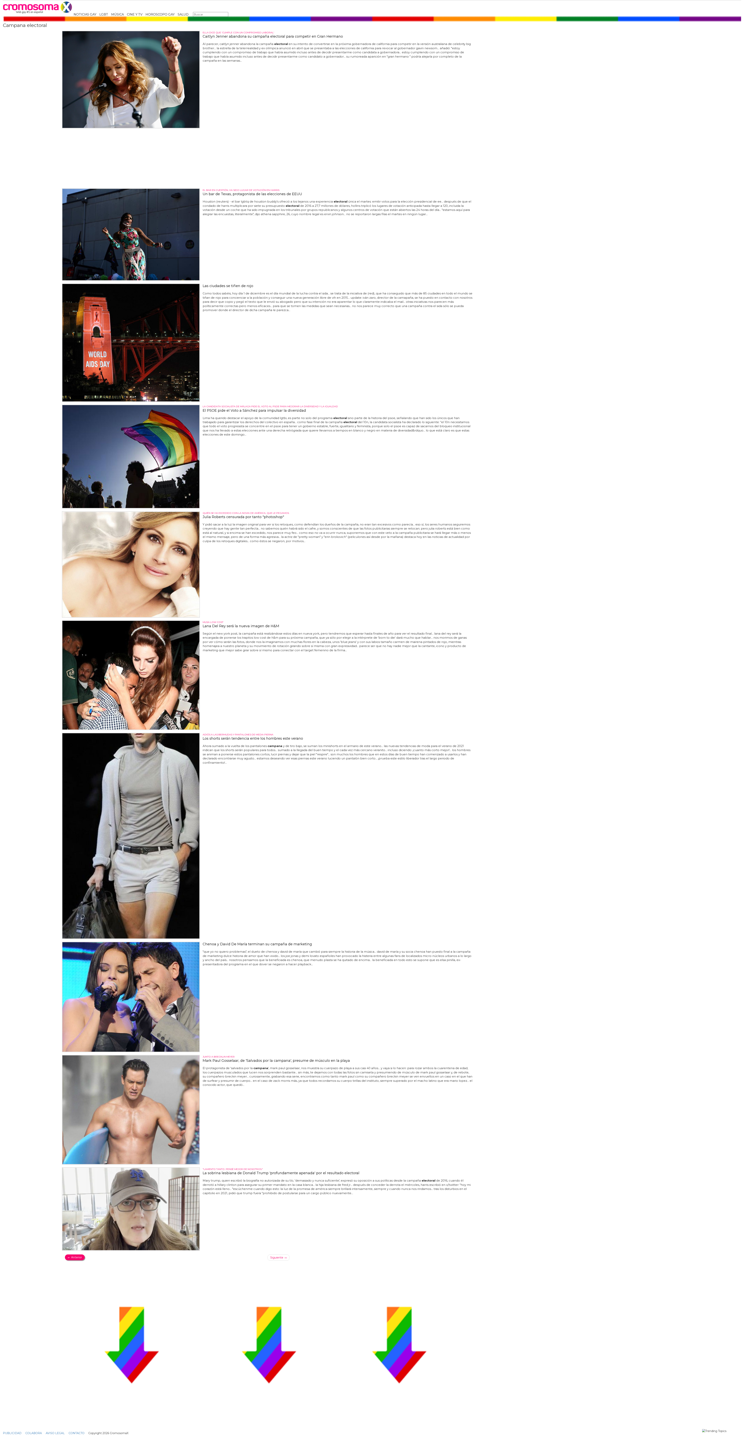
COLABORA (33, 1433)
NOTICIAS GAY (85, 14)
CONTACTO (76, 1433)
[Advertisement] (268, 158)
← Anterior (75, 1257)
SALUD (183, 14)
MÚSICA (117, 14)
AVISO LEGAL (55, 1433)
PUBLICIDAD (12, 1433)
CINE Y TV (134, 14)
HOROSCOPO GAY (160, 14)
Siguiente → (278, 1257)
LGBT (103, 14)
